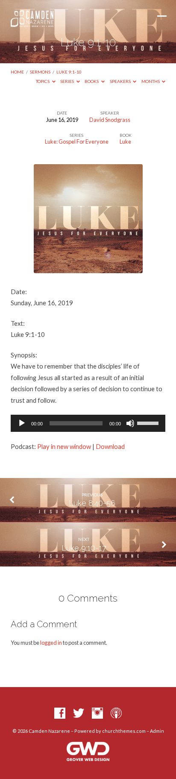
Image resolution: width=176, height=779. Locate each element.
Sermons (40, 71)
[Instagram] (97, 713)
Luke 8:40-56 (92, 503)
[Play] (22, 423)
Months (151, 81)
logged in (51, 642)
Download (110, 446)
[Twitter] (78, 713)
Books (92, 81)
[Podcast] (116, 713)
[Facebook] (59, 713)
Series (67, 81)
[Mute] (130, 423)
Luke (125, 141)
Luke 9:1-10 (69, 71)
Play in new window (64, 446)
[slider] (149, 422)
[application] (88, 423)
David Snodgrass (109, 119)
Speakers (121, 81)
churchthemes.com (124, 731)
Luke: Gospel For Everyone (77, 141)
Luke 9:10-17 (84, 547)
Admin (157, 731)
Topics (43, 81)
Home (17, 71)
